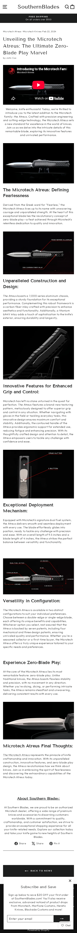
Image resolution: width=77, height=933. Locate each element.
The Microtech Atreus (16, 755)
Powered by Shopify (38, 930)
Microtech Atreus (12, 31)
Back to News (41, 870)
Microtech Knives (32, 31)
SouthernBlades (38, 7)
